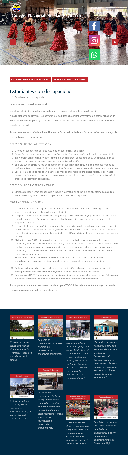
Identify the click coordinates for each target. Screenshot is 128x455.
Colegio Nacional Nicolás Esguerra (46, 15)
